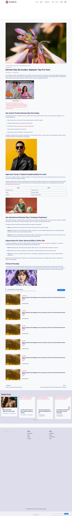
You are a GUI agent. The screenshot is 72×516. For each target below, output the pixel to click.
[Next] (69, 408)
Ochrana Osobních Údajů (40, 508)
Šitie (53, 1)
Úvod (37, 1)
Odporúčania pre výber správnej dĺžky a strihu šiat (16, 107)
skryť (20, 100)
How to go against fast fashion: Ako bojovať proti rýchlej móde (53, 386)
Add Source (66, 513)
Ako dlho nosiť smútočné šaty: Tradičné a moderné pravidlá (27, 411)
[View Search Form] (65, 2)
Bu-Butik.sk (9, 72)
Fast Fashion (52, 436)
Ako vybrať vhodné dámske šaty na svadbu (14, 103)
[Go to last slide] (3, 408)
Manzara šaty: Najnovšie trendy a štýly (14, 386)
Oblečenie (7, 67)
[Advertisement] (36, 11)
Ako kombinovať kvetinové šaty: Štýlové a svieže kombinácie (62, 411)
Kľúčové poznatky (9, 108)
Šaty (11, 67)
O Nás (56, 1)
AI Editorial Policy (36, 514)
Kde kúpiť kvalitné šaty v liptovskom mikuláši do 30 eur (45, 411)
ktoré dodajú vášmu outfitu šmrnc (13, 184)
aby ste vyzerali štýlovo (46, 243)
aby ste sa (14, 76)
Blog (28, 435)
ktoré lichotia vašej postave (22, 126)
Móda (50, 435)
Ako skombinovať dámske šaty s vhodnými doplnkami (16, 105)
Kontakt (61, 1)
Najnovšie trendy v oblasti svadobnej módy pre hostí (16, 104)
